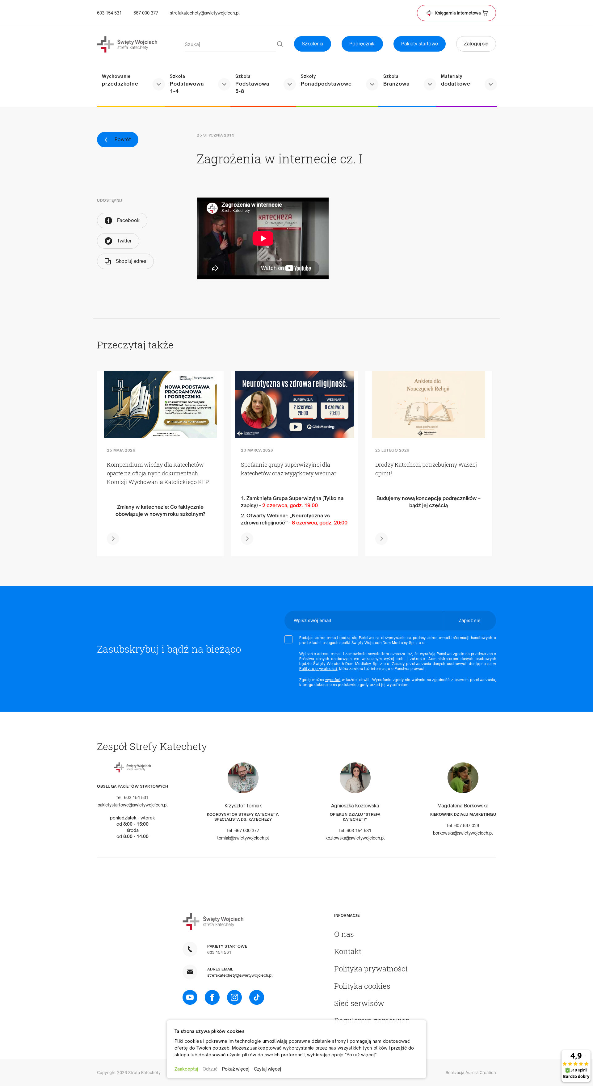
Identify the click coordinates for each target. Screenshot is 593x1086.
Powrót (123, 139)
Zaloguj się (476, 44)
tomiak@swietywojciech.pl (243, 838)
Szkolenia (312, 44)
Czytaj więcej (267, 1068)
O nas (344, 934)
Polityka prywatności (371, 969)
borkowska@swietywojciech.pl (463, 833)
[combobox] (230, 44)
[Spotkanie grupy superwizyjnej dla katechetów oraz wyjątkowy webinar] (295, 404)
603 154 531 (109, 13)
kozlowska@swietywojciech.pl (355, 838)
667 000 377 (145, 13)
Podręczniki (362, 44)
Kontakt (347, 951)
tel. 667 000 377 (243, 830)
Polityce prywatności (318, 669)
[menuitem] (131, 80)
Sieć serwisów (359, 1003)
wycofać (333, 680)
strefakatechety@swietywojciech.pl (205, 13)
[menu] (296, 85)
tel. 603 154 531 (132, 797)
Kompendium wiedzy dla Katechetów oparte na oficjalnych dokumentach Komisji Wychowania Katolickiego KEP (158, 473)
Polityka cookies (362, 986)
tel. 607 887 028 (463, 825)
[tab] (372, 915)
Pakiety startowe (419, 44)
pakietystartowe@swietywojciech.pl (133, 804)
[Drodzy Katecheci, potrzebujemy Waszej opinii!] (428, 404)
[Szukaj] (280, 44)
